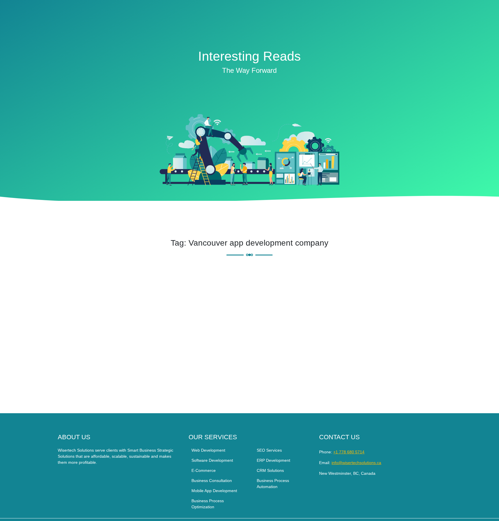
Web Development (208, 450)
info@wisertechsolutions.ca (356, 462)
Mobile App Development (214, 490)
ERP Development (273, 460)
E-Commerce (203, 470)
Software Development (212, 460)
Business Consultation (211, 480)
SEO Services (269, 450)
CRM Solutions (270, 470)
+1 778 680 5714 (348, 452)
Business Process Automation (273, 483)
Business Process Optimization (207, 503)
